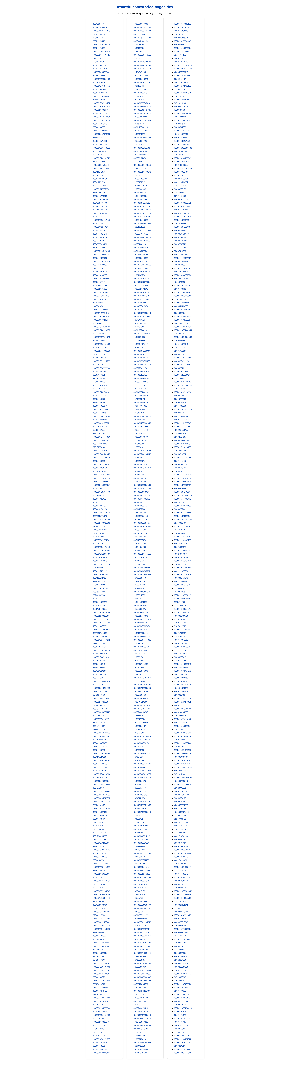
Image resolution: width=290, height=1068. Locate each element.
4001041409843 (100, 426)
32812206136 (139, 815)
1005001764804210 (101, 774)
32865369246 (99, 99)
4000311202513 (99, 598)
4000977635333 (140, 268)
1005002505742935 (101, 798)
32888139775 (99, 526)
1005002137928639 (182, 984)
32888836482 (180, 949)
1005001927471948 (101, 746)
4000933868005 (100, 65)
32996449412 (139, 674)
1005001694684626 (142, 943)
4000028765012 (140, 1001)
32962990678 (139, 781)
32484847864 (139, 72)
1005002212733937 (182, 423)
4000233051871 (100, 419)
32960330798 (99, 382)
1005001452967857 (182, 258)
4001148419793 (181, 323)
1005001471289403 (141, 991)
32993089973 (180, 908)
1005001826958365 (142, 485)
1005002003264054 (183, 330)
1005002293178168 (101, 251)
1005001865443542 (142, 764)
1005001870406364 (142, 777)
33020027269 (99, 956)
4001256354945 (181, 254)
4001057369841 (140, 419)
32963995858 (180, 588)
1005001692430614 (142, 371)
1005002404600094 (142, 237)
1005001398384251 (142, 523)
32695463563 (180, 340)
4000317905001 (181, 884)
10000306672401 (100, 320)
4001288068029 (140, 516)
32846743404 (99, 726)
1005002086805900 (102, 736)
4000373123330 (100, 561)
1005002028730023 (183, 1008)
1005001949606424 (183, 767)
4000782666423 (140, 1022)
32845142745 (139, 144)
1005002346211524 (101, 688)
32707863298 (180, 936)
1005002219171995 (141, 334)
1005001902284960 (101, 409)
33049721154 (139, 798)
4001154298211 (180, 860)
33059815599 (180, 925)
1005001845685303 (142, 977)
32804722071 (139, 175)
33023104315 (180, 223)
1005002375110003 (141, 278)
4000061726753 (140, 158)
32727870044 (180, 870)
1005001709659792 (101, 612)
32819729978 (139, 1046)
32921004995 (99, 829)
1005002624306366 (183, 337)
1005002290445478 (101, 681)
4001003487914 (100, 385)
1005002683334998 (142, 210)
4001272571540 (100, 241)
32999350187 (99, 585)
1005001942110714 (101, 540)
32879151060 (180, 461)
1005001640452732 (182, 898)
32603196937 (99, 901)
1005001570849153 (182, 24)
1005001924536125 (101, 929)
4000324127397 (140, 344)
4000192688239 (181, 58)
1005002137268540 (182, 894)
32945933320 (99, 977)
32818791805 (180, 247)
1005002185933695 (142, 946)
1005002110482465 (182, 540)
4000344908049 (100, 406)
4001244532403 (100, 265)
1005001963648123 (182, 316)
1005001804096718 (141, 272)
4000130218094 (140, 533)
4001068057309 (181, 691)
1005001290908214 (101, 753)
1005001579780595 (142, 106)
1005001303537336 (142, 853)
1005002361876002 (101, 120)
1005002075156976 (101, 623)
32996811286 (139, 595)
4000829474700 (100, 991)
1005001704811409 (141, 361)
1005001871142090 (101, 843)
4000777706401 (100, 244)
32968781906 (139, 719)
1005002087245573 (101, 299)
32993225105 (99, 399)
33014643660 (99, 1018)
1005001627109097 (101, 327)
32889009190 (180, 189)
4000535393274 (140, 79)
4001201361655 (99, 671)
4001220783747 (140, 561)
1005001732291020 (101, 512)
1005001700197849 (182, 1042)
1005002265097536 (183, 168)
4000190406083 (100, 609)
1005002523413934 (142, 230)
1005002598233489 (102, 1022)
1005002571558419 (141, 299)
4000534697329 (100, 1042)
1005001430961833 (101, 550)
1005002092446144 (101, 894)
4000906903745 (140, 117)
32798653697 (180, 977)
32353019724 (139, 385)
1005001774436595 (182, 475)
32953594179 (180, 798)
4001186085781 (140, 323)
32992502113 (180, 943)
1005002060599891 (142, 416)
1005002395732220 (183, 69)
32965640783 (99, 127)
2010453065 (138, 347)
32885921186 (180, 533)
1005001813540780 (141, 282)
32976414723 (139, 320)
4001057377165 (99, 1025)
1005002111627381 (182, 764)
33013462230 (139, 471)
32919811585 (139, 1035)
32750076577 (139, 912)
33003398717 (99, 819)
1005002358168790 (142, 963)
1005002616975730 (101, 31)
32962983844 (139, 987)
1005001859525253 (101, 361)
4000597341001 (181, 44)
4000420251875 (181, 967)
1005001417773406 (182, 41)
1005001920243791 (141, 908)
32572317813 (180, 901)
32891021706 (180, 660)
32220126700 (99, 595)
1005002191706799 (101, 478)
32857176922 (139, 643)
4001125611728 (99, 578)
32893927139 (139, 585)
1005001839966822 (183, 647)
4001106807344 (140, 151)
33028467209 (180, 953)
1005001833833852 (142, 936)
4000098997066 (181, 812)
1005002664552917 (182, 285)
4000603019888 (140, 998)
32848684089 (139, 863)
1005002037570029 (101, 134)
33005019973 (99, 908)
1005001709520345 (142, 812)
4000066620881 (140, 395)
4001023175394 (100, 684)
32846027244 (99, 915)
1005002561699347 (101, 974)
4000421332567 (100, 413)
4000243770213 (100, 196)
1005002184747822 (101, 919)
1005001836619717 (101, 719)
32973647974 (180, 192)
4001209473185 (100, 24)
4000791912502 (100, 502)
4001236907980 (100, 471)
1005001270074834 (101, 998)
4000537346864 (140, 130)
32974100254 (139, 275)
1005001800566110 (141, 199)
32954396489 (99, 1029)
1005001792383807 (101, 296)
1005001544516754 (141, 296)
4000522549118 (100, 141)
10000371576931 (181, 51)
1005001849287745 (142, 292)
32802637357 (139, 788)
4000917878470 (100, 113)
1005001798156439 (182, 447)
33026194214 (180, 863)
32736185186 (180, 103)
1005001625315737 (182, 736)
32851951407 (139, 729)
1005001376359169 (141, 351)
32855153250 (139, 433)
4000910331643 (181, 688)
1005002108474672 (182, 1039)
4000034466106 (181, 757)
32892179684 (99, 884)
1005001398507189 (101, 220)
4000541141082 (140, 557)
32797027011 (139, 850)
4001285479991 (181, 581)
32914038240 (139, 822)
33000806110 (139, 161)
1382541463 (98, 306)
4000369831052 (100, 237)
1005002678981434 (182, 227)
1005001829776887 (182, 1018)
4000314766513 (100, 557)
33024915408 (139, 760)
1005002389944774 (183, 385)
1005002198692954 (101, 51)
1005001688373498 (142, 31)
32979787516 (139, 182)
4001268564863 (181, 674)
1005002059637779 (101, 712)
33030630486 (99, 378)
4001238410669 (100, 203)
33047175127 (139, 340)
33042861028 (99, 161)
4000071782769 (181, 354)
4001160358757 (100, 175)
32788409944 (99, 960)
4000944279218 (181, 106)
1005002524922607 (142, 213)
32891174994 (98, 932)
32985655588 (99, 402)
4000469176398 (181, 38)
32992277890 (180, 888)
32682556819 (180, 1029)
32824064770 (180, 960)
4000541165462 (140, 179)
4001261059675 (181, 62)
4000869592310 (100, 488)
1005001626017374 (101, 268)
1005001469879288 (101, 784)
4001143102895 (181, 822)
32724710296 (180, 55)
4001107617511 (99, 82)
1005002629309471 (101, 199)
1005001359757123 (101, 802)
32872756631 (180, 633)
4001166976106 (181, 770)
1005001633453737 (142, 636)
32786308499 (180, 523)
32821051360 (139, 227)
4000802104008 (140, 839)
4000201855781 (140, 733)
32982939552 (139, 481)
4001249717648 (100, 715)
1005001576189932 (182, 1049)
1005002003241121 (141, 746)
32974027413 (180, 117)
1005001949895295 (142, 980)
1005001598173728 (182, 120)
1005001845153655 (101, 454)
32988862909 (180, 509)
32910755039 (99, 447)
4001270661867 (100, 939)
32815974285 (180, 347)
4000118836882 (181, 165)
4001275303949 (100, 444)
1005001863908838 (142, 137)
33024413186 (139, 891)
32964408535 (139, 547)
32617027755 (180, 626)
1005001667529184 (182, 567)
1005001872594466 (182, 853)
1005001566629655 (142, 423)
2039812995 (179, 592)
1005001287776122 (182, 595)
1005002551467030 (182, 753)
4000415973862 (181, 395)
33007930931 (99, 375)
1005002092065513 (142, 922)
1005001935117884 (141, 626)
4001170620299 (100, 777)
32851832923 (139, 715)
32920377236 (139, 168)
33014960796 (139, 550)
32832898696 (139, 537)
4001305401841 (140, 478)
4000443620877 (181, 839)
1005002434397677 (101, 987)
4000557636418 (181, 781)
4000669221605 (181, 464)
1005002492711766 (101, 925)
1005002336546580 (102, 629)
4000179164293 (181, 791)
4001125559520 (140, 196)
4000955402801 (100, 371)
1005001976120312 (182, 939)
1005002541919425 (101, 55)
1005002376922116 (141, 206)
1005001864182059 (142, 464)
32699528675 (139, 609)
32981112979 (98, 302)
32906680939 (139, 189)
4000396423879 (181, 361)
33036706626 (139, 695)
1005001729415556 (101, 44)
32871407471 (98, 155)
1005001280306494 (101, 760)
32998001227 (180, 746)
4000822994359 (140, 258)
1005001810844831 (141, 402)
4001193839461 (99, 1005)
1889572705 (179, 602)
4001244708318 (140, 186)
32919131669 (139, 409)
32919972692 (180, 650)
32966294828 (180, 695)
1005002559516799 (101, 733)
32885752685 (180, 351)
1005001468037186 (182, 216)
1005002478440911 (141, 316)
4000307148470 (140, 34)
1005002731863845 (142, 1015)
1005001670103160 (182, 719)
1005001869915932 (142, 502)
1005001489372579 (101, 1039)
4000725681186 (140, 368)
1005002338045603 (102, 946)
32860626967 (139, 726)
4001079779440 (100, 709)
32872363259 (180, 96)
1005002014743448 (182, 113)
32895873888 (139, 89)
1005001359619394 (101, 967)
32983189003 (180, 265)
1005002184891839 (182, 998)
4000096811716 (99, 358)
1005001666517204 (101, 547)
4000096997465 (100, 743)
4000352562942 (140, 289)
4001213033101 (180, 554)
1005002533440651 (101, 1053)
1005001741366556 (182, 27)
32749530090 (180, 299)
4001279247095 (140, 939)
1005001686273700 (142, 69)
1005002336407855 (142, 265)
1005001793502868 (142, 688)
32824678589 (99, 48)
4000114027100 (140, 767)
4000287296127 (181, 430)
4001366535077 (140, 915)
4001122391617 (180, 502)
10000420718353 (141, 1029)
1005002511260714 (101, 839)
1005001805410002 (182, 444)
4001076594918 (181, 419)
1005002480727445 (183, 1035)
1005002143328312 (182, 664)
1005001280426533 (142, 684)
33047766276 (180, 244)
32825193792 (99, 433)
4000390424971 (100, 499)
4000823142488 (181, 932)
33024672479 (139, 925)
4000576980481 (181, 282)
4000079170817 (140, 530)
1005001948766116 (101, 657)
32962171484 (98, 223)
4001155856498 (181, 667)
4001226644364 (181, 416)
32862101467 (180, 79)
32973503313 (180, 547)
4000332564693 (181, 795)
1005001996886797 (101, 650)
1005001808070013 (101, 808)
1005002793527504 (142, 619)
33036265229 (99, 461)
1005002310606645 (183, 99)
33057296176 (99, 722)
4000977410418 (181, 261)
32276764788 (180, 819)
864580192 (138, 819)
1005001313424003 (101, 475)
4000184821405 (100, 285)
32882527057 (180, 437)
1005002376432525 (142, 55)
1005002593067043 (142, 261)
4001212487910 (140, 795)
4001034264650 (100, 186)
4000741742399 (100, 93)
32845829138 (139, 58)
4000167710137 (99, 1035)
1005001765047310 (141, 103)
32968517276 (99, 729)
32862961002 (99, 533)
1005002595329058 (142, 974)
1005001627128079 (101, 457)
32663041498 (139, 447)
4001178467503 (181, 151)
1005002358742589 (183, 409)
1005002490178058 (182, 296)
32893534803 (139, 681)
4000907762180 (181, 805)
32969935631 (99, 340)
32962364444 (99, 870)
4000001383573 (181, 230)
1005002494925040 (102, 702)
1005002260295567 (101, 616)
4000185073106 (140, 519)
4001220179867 (181, 82)
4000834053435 (181, 881)
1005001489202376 (142, 364)
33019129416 (98, 323)
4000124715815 (99, 770)
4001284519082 (181, 182)
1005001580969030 (183, 726)
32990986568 (99, 75)
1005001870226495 (142, 1025)
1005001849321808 (142, 743)
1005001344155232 (101, 912)
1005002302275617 (101, 130)
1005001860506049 (183, 877)
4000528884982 (140, 984)
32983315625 (139, 657)
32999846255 (180, 124)
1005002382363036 (102, 309)
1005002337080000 (183, 777)
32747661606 (180, 196)
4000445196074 (140, 41)
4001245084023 (140, 127)
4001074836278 (181, 874)
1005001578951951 (141, 929)
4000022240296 (181, 440)
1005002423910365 (183, 585)
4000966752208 (140, 664)
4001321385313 (140, 506)
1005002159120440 (142, 375)
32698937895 (139, 543)
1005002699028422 (102, 574)
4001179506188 (99, 853)
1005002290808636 (142, 165)
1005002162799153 (182, 86)
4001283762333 (100, 633)
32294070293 (180, 468)
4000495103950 (100, 764)
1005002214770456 (142, 953)
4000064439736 (140, 382)
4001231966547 (100, 678)
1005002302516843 (183, 220)
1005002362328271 (142, 970)
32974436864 (139, 440)
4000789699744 (140, 1011)
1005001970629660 (101, 815)
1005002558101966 (142, 492)
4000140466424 (100, 1011)
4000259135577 (181, 488)
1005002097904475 (101, 106)
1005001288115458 (182, 974)
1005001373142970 (141, 592)
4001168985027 (140, 660)
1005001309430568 (142, 526)
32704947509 (180, 605)
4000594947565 (140, 234)
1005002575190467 (142, 905)
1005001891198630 (141, 826)
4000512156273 (100, 509)
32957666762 (180, 636)
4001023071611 (180, 237)
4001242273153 (140, 784)
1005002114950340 (142, 753)
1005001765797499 (101, 492)
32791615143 (179, 774)
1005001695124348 (182, 382)
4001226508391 (140, 623)
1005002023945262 (142, 554)
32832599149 (139, 51)
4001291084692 (181, 808)
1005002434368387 (101, 485)
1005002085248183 (101, 316)
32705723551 (139, 757)
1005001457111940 (182, 426)
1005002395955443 (102, 289)
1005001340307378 (182, 275)
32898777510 (180, 399)
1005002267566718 (142, 1018)
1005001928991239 (101, 519)
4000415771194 (99, 647)
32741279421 (180, 530)
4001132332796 (181, 722)
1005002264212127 (182, 750)
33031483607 (139, 444)
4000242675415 (140, 1008)
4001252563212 (140, 832)
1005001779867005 (142, 647)
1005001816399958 (101, 79)
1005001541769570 (182, 364)
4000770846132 (181, 956)
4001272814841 (99, 788)
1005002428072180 (101, 292)
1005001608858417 (141, 302)
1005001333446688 (101, 148)
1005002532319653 (101, 278)
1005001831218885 (101, 691)
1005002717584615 (141, 612)
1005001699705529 (182, 619)
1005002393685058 (183, 850)
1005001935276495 (182, 550)
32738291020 (99, 695)
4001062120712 (99, 543)
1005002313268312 (182, 678)
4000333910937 (181, 922)
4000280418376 (181, 1025)
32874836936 (180, 406)
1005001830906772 (182, 203)
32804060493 (99, 750)
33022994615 (139, 588)
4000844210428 (181, 912)
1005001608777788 (101, 368)
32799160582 (139, 44)
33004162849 (180, 402)
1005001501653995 (142, 354)
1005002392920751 (101, 423)
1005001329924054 (142, 468)
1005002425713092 (142, 451)
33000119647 (180, 843)
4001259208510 (140, 330)
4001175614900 (99, 757)
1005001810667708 (101, 898)
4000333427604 (100, 506)
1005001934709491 (101, 103)
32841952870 (99, 581)
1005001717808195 (141, 499)
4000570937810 (181, 72)
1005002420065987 (101, 943)
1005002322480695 (102, 922)
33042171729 (180, 970)
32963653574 (139, 994)
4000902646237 (100, 877)
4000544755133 (140, 430)
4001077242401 (100, 832)
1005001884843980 (101, 168)
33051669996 (139, 48)
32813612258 (180, 186)
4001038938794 (100, 905)
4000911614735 (181, 199)
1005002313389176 (101, 863)
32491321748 (139, 846)
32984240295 (180, 1046)
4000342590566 (140, 220)
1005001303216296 (142, 843)
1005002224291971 (182, 161)
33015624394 (99, 592)
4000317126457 (140, 155)
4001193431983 (140, 602)
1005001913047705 (141, 571)
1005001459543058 (183, 681)
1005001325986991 (182, 537)
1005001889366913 (101, 791)
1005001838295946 (142, 1042)
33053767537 (99, 247)
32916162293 (139, 96)
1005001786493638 (101, 867)
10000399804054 (182, 172)
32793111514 (98, 334)
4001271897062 (140, 808)
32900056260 (180, 89)
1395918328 (179, 110)
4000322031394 (100, 468)
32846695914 (180, 564)
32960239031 (99, 705)
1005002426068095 (183, 709)
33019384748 (180, 740)
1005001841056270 (141, 82)
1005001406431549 (142, 358)
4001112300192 (99, 660)
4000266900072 (100, 626)
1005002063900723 (183, 495)
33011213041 (98, 495)
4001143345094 (140, 251)
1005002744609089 (101, 351)
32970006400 (99, 949)
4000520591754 (181, 963)
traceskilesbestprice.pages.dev (145, 7)
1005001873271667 (141, 203)
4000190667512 (181, 846)
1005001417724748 (101, 313)
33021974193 (180, 829)
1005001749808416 (182, 499)
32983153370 (139, 461)
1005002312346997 (182, 141)
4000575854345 (140, 650)
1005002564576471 (182, 867)
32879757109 (139, 598)
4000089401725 (181, 616)
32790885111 (139, 399)
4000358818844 (181, 1001)
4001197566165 (99, 740)
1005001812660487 (101, 554)
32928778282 (180, 788)
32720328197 (139, 960)
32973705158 (99, 389)
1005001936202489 (142, 802)
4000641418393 (181, 306)
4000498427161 (100, 812)
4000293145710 (100, 69)
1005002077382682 (142, 120)
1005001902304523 (101, 464)
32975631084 (139, 750)
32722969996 (139, 857)
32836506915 (99, 62)
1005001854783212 (101, 640)
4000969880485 (100, 674)
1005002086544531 (101, 213)
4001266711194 (140, 86)
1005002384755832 (142, 870)
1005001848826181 (101, 698)
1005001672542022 (182, 371)
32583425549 (99, 664)
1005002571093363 (101, 795)
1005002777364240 (101, 891)
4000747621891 (140, 702)
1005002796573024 (183, 65)
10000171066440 (181, 994)
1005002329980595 (102, 874)
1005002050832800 (102, 781)
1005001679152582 (101, 392)
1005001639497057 (142, 705)
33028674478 (180, 715)
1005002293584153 (142, 454)
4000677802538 (100, 636)
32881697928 (180, 991)
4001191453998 (181, 836)
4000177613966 (100, 182)
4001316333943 (181, 654)
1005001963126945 (142, 93)
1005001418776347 (182, 915)
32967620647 (99, 984)
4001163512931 (180, 826)
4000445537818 (100, 395)
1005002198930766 (182, 743)
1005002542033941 (101, 970)
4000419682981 (100, 179)
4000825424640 (140, 884)
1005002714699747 (182, 629)
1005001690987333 (182, 733)
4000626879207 (140, 141)
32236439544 (99, 994)
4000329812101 (140, 244)
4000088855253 (100, 953)
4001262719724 (100, 364)
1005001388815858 (101, 344)
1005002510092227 (142, 791)
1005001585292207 (142, 495)
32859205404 (139, 512)
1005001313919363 (182, 457)
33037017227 (139, 457)
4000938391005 (100, 272)
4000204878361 (100, 936)
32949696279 (99, 667)
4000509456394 (100, 144)
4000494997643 (100, 234)
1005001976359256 (182, 929)
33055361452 (139, 124)
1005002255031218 (142, 867)
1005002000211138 (101, 110)
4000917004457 (181, 241)
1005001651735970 (182, 206)
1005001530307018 (182, 609)
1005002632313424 (142, 38)
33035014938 (99, 805)
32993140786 (99, 192)
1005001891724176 (182, 392)
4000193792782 (181, 137)
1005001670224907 (101, 330)
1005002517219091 (182, 702)
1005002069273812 (142, 770)
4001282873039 (181, 571)
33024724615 (180, 34)
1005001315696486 (142, 378)
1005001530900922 (183, 612)
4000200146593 (140, 949)
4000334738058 (181, 234)
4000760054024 (181, 213)
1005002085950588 (183, 148)
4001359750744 (140, 475)
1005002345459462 (102, 165)
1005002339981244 (142, 488)
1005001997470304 (182, 478)
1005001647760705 (182, 574)
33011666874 (139, 1005)
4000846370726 (140, 691)
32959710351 (180, 454)
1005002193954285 (101, 881)
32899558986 (99, 1046)
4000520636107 (140, 437)
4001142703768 (100, 172)
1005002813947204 (142, 877)
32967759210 (99, 354)
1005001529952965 (142, 678)
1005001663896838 (101, 767)
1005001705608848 (101, 588)
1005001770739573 (182, 526)
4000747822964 (100, 605)
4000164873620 (140, 633)
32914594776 (139, 337)
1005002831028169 (142, 932)
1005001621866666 (182, 512)
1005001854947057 (142, 247)
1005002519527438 (101, 619)
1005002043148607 (182, 75)
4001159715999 (140, 406)
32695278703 (99, 1032)
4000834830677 (140, 1049)
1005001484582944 (142, 223)
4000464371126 (140, 829)
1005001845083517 (101, 963)
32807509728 (99, 537)
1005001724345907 (142, 62)
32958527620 (99, 430)
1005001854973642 (142, 113)
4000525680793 (100, 258)
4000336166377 (181, 946)
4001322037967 (181, 134)
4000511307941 (181, 210)
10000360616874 (140, 306)
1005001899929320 (183, 857)
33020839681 (180, 980)
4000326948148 (100, 124)
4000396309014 (181, 802)
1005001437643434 (101, 117)
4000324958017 (140, 629)
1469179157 (98, 567)
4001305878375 (100, 516)
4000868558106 (140, 254)
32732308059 (139, 578)
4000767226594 (100, 347)
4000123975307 (181, 640)
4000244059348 (140, 712)
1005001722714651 (141, 860)
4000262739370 (140, 616)
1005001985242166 (182, 144)
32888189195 (139, 654)
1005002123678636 (182, 48)
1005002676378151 (182, 485)
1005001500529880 (142, 216)
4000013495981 (100, 27)
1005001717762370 (101, 189)
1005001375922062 (101, 564)
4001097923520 (140, 392)
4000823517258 (140, 309)
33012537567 (180, 389)
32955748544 (139, 898)
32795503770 (99, 137)
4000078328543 (140, 75)
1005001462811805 (101, 227)
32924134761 (98, 860)
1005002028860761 (142, 736)
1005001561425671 (141, 698)
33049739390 (180, 451)
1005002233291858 (183, 375)
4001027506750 (140, 540)
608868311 (179, 368)
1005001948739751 (182, 309)
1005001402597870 (182, 481)
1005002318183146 (101, 530)
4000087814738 (140, 99)
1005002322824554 (142, 874)
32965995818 (180, 433)
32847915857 (180, 251)
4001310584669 (181, 712)
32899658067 (139, 967)
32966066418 (180, 657)
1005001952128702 (141, 148)
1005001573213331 (141, 888)
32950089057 (180, 1032)
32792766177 (139, 564)
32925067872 (139, 1032)
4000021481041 (181, 905)
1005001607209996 (142, 313)
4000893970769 (140, 24)
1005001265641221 (101, 58)
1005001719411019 (182, 130)
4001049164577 (181, 1022)
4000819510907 (140, 389)
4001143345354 (100, 210)
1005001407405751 (182, 327)
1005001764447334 (101, 437)
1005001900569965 (142, 574)
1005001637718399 (141, 740)
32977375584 (139, 327)
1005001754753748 (182, 784)
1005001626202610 (101, 158)
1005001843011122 (141, 836)
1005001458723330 (142, 27)
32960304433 (180, 155)
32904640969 (139, 413)
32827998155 (180, 378)
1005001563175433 (141, 605)
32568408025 (180, 334)
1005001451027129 (182, 698)
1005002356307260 (183, 519)
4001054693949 (100, 151)
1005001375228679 (101, 850)
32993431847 (99, 846)
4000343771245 (181, 578)
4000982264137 (181, 413)
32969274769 (99, 643)
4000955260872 (100, 230)
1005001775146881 (101, 451)
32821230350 (180, 729)
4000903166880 (100, 275)
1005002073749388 (183, 492)
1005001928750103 (101, 416)
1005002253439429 (102, 440)
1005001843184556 (101, 86)
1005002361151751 (141, 567)
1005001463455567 (182, 158)
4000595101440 (181, 31)
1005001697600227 (182, 1011)
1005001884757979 (182, 671)
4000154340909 (181, 643)
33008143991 (180, 1005)
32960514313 (99, 38)
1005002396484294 (102, 254)
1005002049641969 (142, 709)
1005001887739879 (101, 337)
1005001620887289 (101, 261)
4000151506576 (100, 826)
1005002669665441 (101, 72)
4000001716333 (100, 206)
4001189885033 (181, 278)
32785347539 (99, 822)
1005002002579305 (183, 684)
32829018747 (99, 282)
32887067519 (139, 894)
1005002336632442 (183, 891)
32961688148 (180, 289)
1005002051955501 (182, 598)
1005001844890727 (142, 901)
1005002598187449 (182, 561)
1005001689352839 (142, 805)
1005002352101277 (141, 192)
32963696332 (99, 34)
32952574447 (99, 41)
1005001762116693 (141, 241)
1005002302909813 (183, 987)
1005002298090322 (102, 857)
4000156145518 (181, 557)
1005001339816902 (142, 881)
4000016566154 (181, 179)
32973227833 (139, 1039)
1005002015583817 (182, 302)
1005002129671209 (182, 506)
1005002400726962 (101, 523)
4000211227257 (100, 571)
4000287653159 (181, 705)
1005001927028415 (101, 980)
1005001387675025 (182, 93)
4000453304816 (140, 722)
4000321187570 (140, 667)
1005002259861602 (183, 268)
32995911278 (139, 134)
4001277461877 (140, 919)
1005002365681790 (101, 481)
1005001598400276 (101, 96)
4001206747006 (140, 1053)
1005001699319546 (101, 1015)
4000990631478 (100, 89)
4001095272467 (181, 919)
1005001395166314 (182, 358)
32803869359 (180, 313)
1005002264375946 (101, 1008)
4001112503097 (181, 543)
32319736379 (139, 581)
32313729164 (98, 888)
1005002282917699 (182, 1053)
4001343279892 (140, 509)
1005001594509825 (183, 320)
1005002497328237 (142, 774)
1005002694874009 (142, 640)
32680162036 (180, 471)
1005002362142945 (142, 110)
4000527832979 (140, 671)
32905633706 (180, 815)
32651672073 (180, 1015)
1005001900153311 (182, 292)
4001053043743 (181, 344)
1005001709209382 (182, 760)
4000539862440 (100, 654)
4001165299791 (181, 272)
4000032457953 (140, 285)
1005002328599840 (142, 172)
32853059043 (139, 956)
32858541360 (180, 127)
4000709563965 (140, 426)
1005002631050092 (183, 516)
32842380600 (180, 832)
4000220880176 (100, 602)
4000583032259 (100, 1049)
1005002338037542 (183, 175)
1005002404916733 (142, 65)
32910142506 (180, 623)
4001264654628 (100, 836)
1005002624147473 (101, 1001)
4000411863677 (100, 216)
